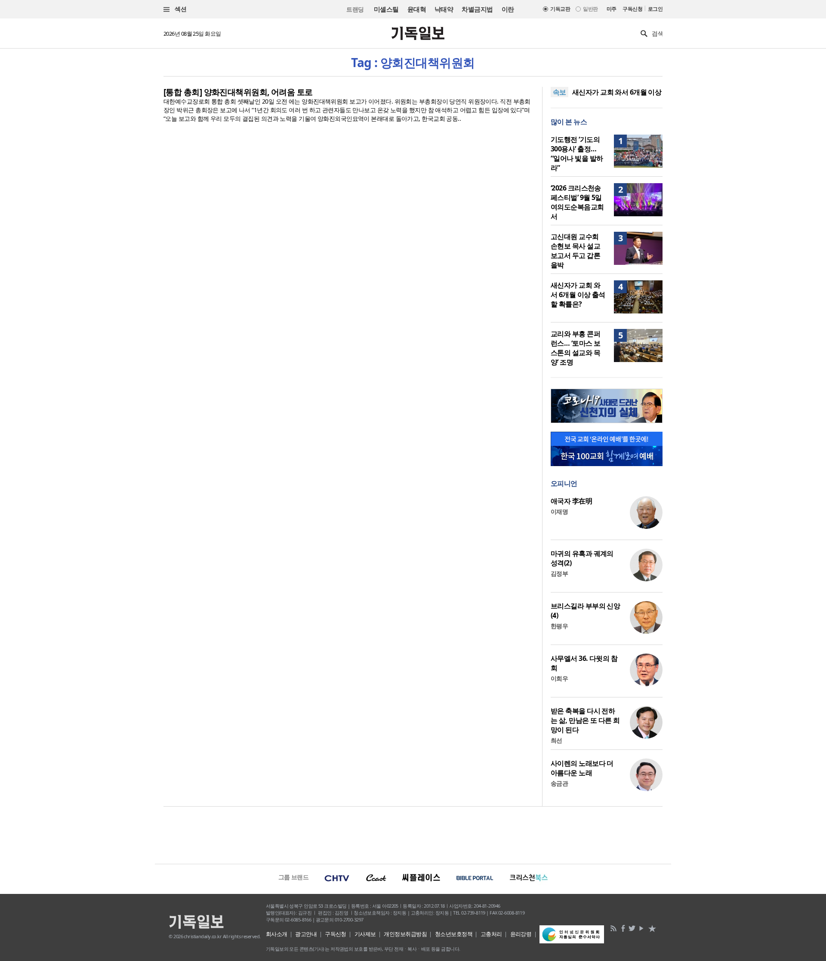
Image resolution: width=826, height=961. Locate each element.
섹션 (180, 9)
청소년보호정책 (453, 934)
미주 (611, 8)
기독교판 (560, 8)
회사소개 (276, 934)
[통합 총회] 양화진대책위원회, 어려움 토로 (238, 92)
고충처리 (491, 934)
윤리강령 (521, 934)
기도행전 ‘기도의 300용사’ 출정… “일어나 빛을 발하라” (577, 153)
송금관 (559, 783)
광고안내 (306, 934)
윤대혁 (416, 9)
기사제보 (365, 934)
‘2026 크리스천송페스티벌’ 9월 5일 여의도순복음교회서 (577, 202)
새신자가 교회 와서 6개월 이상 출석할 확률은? (578, 294)
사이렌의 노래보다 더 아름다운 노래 (582, 767)
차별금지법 (477, 9)
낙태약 (444, 9)
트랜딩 (355, 9)
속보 (559, 92)
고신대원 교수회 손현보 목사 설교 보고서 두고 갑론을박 (575, 251)
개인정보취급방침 (405, 934)
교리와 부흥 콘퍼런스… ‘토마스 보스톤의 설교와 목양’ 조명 (575, 348)
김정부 (559, 573)
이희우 (559, 678)
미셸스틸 (386, 9)
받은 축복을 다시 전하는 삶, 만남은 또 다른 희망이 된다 (585, 720)
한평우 (559, 626)
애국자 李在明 (571, 501)
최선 (556, 740)
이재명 (559, 511)
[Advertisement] (413, 834)
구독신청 (632, 8)
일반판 (590, 8)
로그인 (655, 8)
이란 (508, 9)
